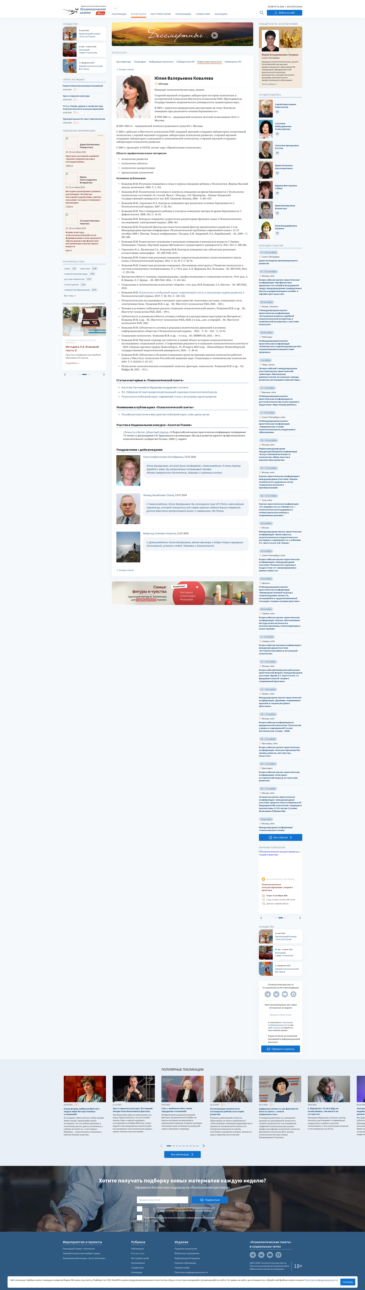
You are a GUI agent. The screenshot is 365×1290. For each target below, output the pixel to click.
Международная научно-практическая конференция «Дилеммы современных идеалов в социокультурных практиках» (280, 701)
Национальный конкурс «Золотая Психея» (84, 1258)
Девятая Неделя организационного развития (278, 262)
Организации (183, 14)
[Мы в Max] (293, 994)
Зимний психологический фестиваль (81, 1253)
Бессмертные (123, 61)
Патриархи (140, 61)
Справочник (203, 14)
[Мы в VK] (276, 994)
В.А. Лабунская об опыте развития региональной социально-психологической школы (169, 392)
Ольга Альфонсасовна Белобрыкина (163, 456)
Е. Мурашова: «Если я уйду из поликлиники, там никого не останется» (323, 1111)
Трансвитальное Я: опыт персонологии (84, 119)
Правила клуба (182, 1267)
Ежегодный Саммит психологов (79, 1248)
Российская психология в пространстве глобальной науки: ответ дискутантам (165, 414)
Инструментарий (161, 14)
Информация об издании (187, 1258)
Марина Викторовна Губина (286, 187)
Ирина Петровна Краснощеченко (284, 167)
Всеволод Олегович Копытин (159, 533)
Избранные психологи (161, 61)
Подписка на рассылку (186, 1248)
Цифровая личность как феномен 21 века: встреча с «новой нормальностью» (278, 1111)
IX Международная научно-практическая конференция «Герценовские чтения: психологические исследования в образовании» (277, 427)
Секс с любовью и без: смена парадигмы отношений (176, 1110)
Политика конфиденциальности (191, 1272)
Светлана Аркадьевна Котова (287, 147)
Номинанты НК (233, 61)
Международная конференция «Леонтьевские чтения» (276, 829)
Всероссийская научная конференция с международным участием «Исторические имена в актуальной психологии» (280, 649)
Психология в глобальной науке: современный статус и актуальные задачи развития (190, 292)
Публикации (119, 14)
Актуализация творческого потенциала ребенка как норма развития (227, 1111)
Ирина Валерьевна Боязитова (285, 207)
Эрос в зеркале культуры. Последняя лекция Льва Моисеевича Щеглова (133, 1110)
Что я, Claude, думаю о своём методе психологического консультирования (83, 107)
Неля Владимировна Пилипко (286, 227)
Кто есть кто (138, 14)
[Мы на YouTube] (285, 994)
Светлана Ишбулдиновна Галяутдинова (283, 126)
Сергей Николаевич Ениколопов (285, 106)
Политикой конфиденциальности (280, 1023)
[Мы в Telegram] (268, 994)
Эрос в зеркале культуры (76, 96)
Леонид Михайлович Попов (158, 495)
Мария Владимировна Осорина (280, 54)
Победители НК (185, 61)
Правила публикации (185, 1262)
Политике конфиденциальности (321, 1280)
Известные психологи (209, 61)
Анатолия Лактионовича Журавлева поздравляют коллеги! (155, 387)
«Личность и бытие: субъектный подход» (146, 432)
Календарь (221, 14)
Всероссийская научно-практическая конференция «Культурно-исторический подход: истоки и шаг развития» (279, 776)
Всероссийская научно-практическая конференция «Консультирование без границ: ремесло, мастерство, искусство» (279, 751)
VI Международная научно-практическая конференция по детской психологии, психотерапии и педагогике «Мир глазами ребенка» (279, 400)
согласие (277, 1027)
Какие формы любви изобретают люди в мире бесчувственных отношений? (82, 1111)
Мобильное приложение (187, 1253)
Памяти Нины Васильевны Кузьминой (83, 85)
